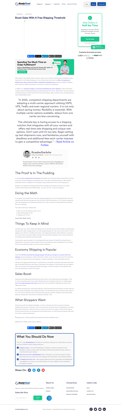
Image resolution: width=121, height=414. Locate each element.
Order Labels (50, 388)
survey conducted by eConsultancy (30, 178)
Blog (88, 388)
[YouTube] (99, 409)
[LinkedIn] (104, 409)
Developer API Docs (72, 391)
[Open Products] (42, 4)
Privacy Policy (55, 409)
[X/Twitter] (95, 409)
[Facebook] (91, 409)
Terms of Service (47, 409)
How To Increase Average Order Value (26, 283)
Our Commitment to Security (67, 409)
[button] (29, 370)
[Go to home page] (23, 4)
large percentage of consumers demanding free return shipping (42, 88)
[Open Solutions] (51, 4)
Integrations (70, 388)
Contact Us (90, 391)
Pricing (48, 391)
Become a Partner (71, 394)
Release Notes (91, 394)
